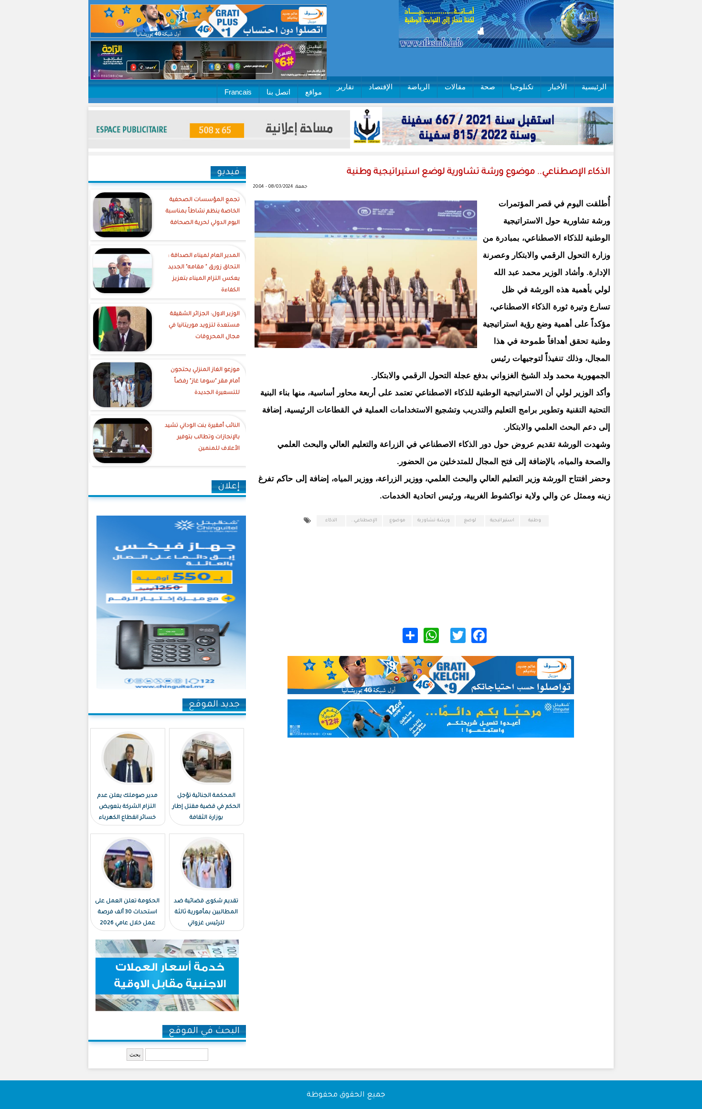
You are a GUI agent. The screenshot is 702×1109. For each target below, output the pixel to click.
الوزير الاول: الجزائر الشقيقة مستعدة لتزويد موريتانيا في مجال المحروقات (204, 325)
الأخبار (557, 87)
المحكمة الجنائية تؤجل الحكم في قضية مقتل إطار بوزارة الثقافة (206, 807)
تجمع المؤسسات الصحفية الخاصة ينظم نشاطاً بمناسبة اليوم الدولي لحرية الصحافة (203, 211)
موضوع (397, 520)
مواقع (313, 92)
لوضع (470, 520)
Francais (238, 92)
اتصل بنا (278, 92)
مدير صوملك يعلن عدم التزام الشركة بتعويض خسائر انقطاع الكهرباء (127, 807)
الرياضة (418, 87)
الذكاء (331, 520)
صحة (487, 87)
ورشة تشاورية (433, 520)
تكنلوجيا (521, 87)
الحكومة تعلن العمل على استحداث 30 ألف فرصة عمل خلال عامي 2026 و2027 (127, 918)
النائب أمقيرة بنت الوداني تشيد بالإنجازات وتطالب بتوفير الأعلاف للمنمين (202, 437)
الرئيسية (594, 87)
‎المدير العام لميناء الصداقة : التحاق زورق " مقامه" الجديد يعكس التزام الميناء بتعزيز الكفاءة (204, 273)
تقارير (345, 87)
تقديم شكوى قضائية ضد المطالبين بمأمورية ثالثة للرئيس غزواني (206, 912)
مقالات (455, 87)
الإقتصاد (381, 87)
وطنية (534, 520)
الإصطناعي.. (364, 520)
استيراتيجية (502, 520)
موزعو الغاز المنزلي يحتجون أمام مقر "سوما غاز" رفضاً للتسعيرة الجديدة (205, 381)
